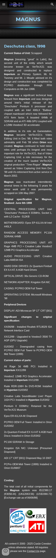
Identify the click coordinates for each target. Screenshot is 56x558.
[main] (28, 19)
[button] (3, 4)
